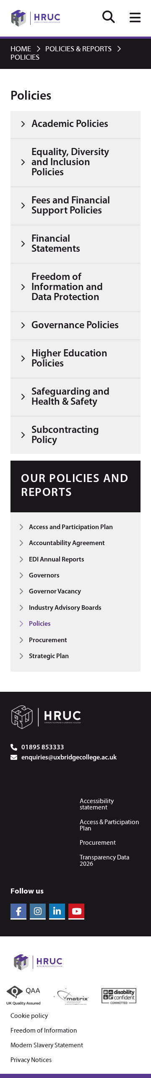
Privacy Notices (31, 1060)
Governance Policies (75, 326)
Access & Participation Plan (109, 825)
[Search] (108, 18)
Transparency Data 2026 (104, 860)
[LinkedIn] (57, 912)
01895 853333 (42, 747)
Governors (44, 575)
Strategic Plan (49, 656)
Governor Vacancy (55, 591)
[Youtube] (76, 912)
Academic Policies (69, 124)
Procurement (48, 640)
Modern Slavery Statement (46, 1046)
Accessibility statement (97, 804)
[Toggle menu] (135, 18)
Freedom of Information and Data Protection (67, 287)
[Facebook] (18, 912)
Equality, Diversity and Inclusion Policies (70, 163)
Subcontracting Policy (65, 435)
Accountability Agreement (67, 543)
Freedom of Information (43, 1031)
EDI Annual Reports (56, 559)
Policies (40, 624)
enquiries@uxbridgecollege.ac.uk (69, 757)
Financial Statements (55, 244)
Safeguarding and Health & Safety (70, 397)
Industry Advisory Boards (65, 608)
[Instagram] (38, 912)
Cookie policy (29, 1016)
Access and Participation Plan (71, 527)
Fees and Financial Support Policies (70, 206)
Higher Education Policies (69, 359)
